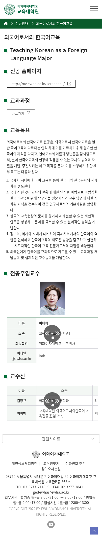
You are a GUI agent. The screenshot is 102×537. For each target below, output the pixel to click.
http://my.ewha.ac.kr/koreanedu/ (38, 83)
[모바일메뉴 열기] (94, 8)
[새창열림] (51, 524)
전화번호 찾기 (75, 463)
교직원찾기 (51, 463)
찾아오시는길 (51, 468)
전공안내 (21, 23)
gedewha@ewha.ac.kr (51, 492)
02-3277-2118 (34, 486)
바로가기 (17, 113)
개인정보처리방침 (24, 463)
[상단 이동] (94, 531)
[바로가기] (21, 9)
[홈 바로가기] (5, 23)
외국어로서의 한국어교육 (54, 23)
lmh (42, 355)
